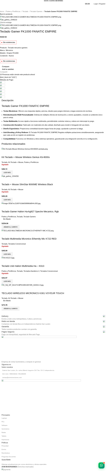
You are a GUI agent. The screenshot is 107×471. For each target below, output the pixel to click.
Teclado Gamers (36, 11)
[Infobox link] (53, 316)
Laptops (4, 418)
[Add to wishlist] (15, 289)
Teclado (25, 11)
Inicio (2, 11)
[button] (11, 308)
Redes (4, 432)
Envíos (4, 449)
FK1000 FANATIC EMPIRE (47, 132)
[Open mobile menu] (3, 4)
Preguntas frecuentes (9, 456)
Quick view (9, 289)
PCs (3, 422)
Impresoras (5, 439)
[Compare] (4, 289)
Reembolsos (6, 453)
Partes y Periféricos (13, 11)
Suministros (5, 429)
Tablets (4, 436)
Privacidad (5, 446)
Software (4, 425)
